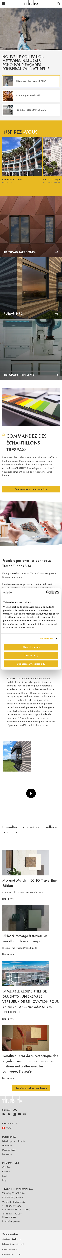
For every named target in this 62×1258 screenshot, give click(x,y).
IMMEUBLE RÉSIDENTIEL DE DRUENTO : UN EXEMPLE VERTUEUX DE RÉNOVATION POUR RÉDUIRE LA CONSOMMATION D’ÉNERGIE (30, 1001)
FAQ (4, 1175)
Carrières (6, 1167)
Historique (7, 1145)
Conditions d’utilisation (11, 1239)
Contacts (6, 1171)
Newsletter (7, 1154)
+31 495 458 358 (13, 1213)
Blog (4, 1180)
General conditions (10, 1234)
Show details (46, 638)
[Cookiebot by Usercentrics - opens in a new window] (46, 592)
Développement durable (13, 1141)
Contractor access (9, 1249)
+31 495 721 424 (12, 1206)
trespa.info (25, 584)
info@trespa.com (12, 1221)
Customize (29, 655)
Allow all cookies (31, 647)
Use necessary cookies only (31, 664)
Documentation (9, 1150)
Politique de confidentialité (13, 1244)
